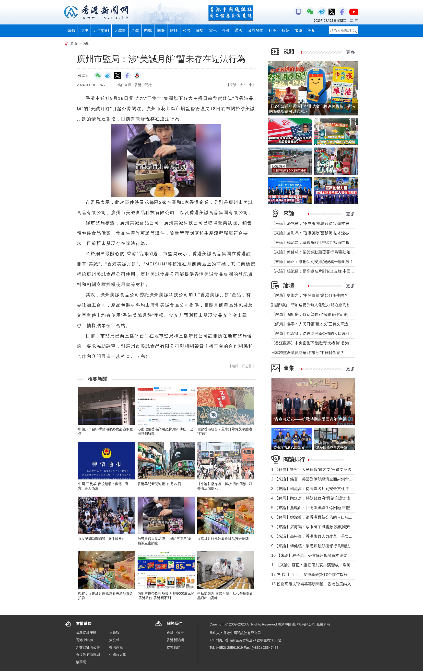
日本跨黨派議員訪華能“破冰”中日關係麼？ (307, 353)
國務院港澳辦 (86, 633)
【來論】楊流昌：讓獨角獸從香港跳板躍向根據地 (314, 242)
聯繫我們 (173, 647)
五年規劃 (101, 30)
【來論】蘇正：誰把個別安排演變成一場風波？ (312, 262)
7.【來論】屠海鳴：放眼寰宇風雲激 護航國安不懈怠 (316, 527)
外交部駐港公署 (88, 647)
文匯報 (114, 633)
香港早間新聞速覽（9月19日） (101, 539)
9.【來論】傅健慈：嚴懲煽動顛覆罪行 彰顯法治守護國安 (320, 546)
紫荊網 (81, 662)
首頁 (73, 43)
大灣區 (120, 30)
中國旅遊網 (117, 655)
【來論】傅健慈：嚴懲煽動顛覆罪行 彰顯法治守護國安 (318, 252)
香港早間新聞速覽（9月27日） (161, 484)
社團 (272, 30)
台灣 (135, 30)
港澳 (84, 30)
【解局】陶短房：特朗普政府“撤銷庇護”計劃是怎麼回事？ (321, 314)
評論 (226, 30)
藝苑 (285, 30)
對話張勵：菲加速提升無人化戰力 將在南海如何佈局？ (318, 305)
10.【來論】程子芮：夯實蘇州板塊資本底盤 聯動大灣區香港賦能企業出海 (335, 555)
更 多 (350, 52)
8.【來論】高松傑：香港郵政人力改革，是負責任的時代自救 (323, 536)
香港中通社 (175, 633)
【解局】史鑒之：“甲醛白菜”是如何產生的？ (309, 295)
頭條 (71, 30)
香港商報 (116, 647)
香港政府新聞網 (88, 655)
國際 (161, 30)
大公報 (114, 640)
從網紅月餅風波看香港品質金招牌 (223, 539)
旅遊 (298, 30)
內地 (148, 30)
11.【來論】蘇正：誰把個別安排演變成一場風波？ (314, 565)
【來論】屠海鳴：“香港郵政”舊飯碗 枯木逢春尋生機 (316, 233)
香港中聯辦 (84, 640)
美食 (311, 30)
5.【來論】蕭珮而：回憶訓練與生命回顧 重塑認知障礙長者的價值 (328, 508)
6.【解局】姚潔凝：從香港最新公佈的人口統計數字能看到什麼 (325, 517)
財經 (174, 30)
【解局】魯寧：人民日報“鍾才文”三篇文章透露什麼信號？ (321, 324)
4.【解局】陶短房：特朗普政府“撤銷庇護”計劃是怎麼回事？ (323, 498)
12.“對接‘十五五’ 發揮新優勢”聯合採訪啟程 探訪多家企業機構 (327, 574)
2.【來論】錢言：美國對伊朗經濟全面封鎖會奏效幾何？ (319, 479)
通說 (239, 30)
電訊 (213, 30)
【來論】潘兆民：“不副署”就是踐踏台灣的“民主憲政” (316, 223)
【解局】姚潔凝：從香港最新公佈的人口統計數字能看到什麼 (324, 333)
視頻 (187, 30)
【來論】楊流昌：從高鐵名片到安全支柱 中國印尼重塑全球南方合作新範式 (336, 271)
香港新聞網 (175, 640)
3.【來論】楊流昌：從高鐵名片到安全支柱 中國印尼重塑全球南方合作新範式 (338, 489)
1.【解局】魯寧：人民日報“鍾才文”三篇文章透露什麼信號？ (323, 469)
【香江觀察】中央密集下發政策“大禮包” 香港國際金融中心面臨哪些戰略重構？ (339, 343)
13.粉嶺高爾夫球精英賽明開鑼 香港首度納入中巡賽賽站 (321, 584)
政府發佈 (255, 30)
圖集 (200, 30)
